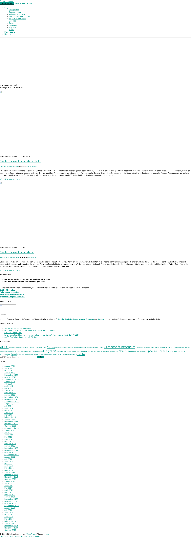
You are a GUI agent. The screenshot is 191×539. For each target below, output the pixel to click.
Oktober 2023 (10, 426)
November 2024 (11, 399)
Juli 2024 (8, 406)
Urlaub (42, 354)
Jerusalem (17, 351)
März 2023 (9, 441)
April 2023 (8, 439)
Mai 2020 (8, 514)
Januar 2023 (9, 446)
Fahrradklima (70, 347)
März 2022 (9, 468)
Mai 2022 (8, 463)
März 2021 (8, 492)
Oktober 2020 (10, 503)
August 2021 (9, 481)
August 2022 (9, 457)
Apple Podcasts (71, 319)
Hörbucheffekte (4, 351)
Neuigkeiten (14, 10)
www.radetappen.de (23, 3)
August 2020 (9, 508)
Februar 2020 (10, 521)
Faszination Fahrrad (91, 347)
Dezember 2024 (11, 397)
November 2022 (11, 450)
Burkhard (16, 166)
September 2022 (11, 455)
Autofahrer (12, 347)
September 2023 (11, 428)
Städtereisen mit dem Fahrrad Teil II (20, 161)
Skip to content (6, 1)
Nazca (99, 351)
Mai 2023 (8, 437)
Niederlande (114, 351)
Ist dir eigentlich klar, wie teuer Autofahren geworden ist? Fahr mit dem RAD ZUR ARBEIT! (41, 335)
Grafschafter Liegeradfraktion (161, 347)
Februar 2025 (10, 393)
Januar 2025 (9, 395)
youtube (80, 354)
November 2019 (11, 528)
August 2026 (9, 366)
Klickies (32, 351)
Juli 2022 (8, 459)
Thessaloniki (34, 354)
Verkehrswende (51, 354)
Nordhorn (124, 351)
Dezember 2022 (11, 448)
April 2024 (8, 413)
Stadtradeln (20, 354)
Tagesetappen (15, 12)
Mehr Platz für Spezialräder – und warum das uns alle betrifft (29, 330)
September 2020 (11, 506)
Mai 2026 (8, 370)
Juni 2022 (8, 461)
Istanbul (11, 351)
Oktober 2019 (10, 530)
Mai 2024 (8, 410)
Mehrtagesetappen (17, 14)
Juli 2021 (8, 483)
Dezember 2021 (11, 475)
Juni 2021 (8, 486)
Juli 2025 (8, 384)
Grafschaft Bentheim (119, 347)
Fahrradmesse (79, 347)
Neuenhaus (106, 351)
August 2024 (9, 404)
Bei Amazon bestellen (9, 292)
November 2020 (11, 501)
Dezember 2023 (11, 421)
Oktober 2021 (10, 479)
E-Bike (64, 347)
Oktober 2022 (10, 452)
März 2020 (9, 519)
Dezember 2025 (11, 375)
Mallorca (60, 351)
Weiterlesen (10, 179)
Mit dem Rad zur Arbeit (86, 351)
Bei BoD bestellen (7, 290)
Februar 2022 (10, 470)
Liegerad (12, 21)
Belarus (17, 347)
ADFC (11, 30)
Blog (6, 7)
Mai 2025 (8, 388)
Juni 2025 (8, 386)
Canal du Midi (40, 347)
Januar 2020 (9, 523)
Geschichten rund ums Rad (20, 16)
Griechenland (179, 347)
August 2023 (9, 430)
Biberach (31, 347)
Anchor (101, 319)
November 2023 (11, 424)
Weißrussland (70, 354)
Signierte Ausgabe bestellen (12, 296)
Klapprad (12, 27)
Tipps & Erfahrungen (17, 18)
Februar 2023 (10, 444)
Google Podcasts (86, 319)
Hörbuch (187, 347)
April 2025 (8, 390)
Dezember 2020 (11, 499)
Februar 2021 (9, 494)
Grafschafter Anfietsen (142, 347)
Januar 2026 (9, 373)
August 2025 (9, 382)
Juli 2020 (8, 510)
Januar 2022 (9, 472)
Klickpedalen (39, 351)
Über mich (8, 34)
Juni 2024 (8, 408)
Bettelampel (24, 347)
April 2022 (8, 466)
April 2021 (8, 490)
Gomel (101, 347)
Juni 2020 (8, 512)
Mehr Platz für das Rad (70, 351)
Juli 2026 (8, 368)
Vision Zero (61, 354)
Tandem (12, 23)
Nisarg (46, 534)
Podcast (133, 351)
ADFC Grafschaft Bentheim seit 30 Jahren (21, 337)
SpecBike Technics (158, 351)
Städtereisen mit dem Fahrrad (17, 252)
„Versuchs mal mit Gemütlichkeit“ (18, 328)
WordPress (31, 534)
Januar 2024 (9, 419)
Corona (51, 347)
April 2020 (8, 517)
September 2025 (11, 379)
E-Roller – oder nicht (13, 333)
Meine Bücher (10, 32)
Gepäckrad (13, 25)
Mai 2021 (8, 488)
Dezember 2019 (11, 525)
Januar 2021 (9, 497)
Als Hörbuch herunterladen (12, 294)
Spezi (14, 354)
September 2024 (11, 401)
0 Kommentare (32, 166)
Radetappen (141, 351)
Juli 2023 (8, 432)
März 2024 (9, 415)
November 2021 (11, 477)
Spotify (61, 319)
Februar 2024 (10, 417)
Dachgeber (58, 347)
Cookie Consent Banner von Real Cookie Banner (20, 536)
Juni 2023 (8, 435)
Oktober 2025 (10, 377)
